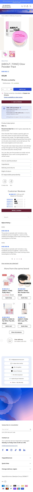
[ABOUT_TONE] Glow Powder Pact (13, 15)
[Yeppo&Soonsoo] (16, 404)
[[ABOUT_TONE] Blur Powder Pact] (24, 280)
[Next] (31, 34)
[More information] (20, 107)
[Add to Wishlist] (14, 275)
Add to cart (22, 89)
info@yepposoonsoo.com (9, 445)
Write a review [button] (16, 210)
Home (3, 15)
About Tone (5, 61)
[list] (16, 33)
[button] (26, 6)
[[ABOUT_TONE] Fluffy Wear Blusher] (9, 280)
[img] (5, 231)
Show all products (16, 332)
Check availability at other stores (13, 97)
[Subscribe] (29, 429)
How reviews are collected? (10, 263)
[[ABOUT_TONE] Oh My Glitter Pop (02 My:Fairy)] (9, 309)
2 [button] (14, 259)
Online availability (9, 80)
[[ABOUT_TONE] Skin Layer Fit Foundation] (24, 309)
